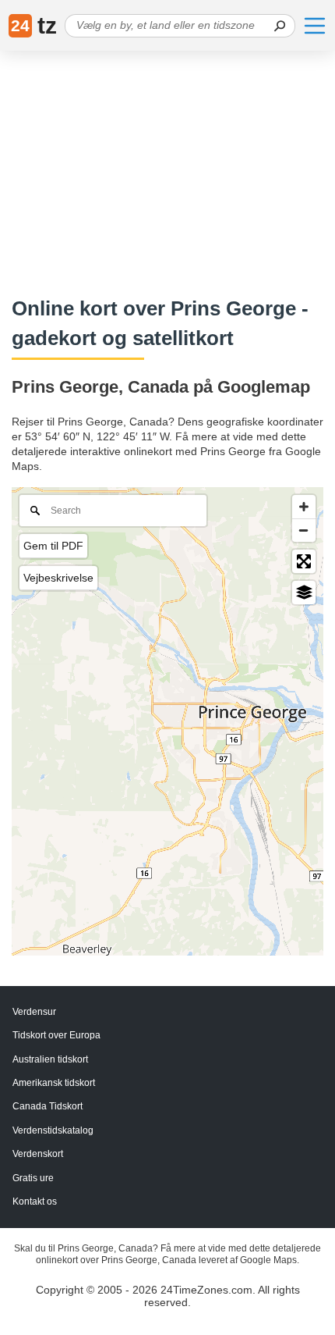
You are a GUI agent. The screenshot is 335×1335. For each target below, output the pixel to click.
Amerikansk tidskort (53, 1082)
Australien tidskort (50, 1059)
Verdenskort (37, 1153)
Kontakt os (34, 1201)
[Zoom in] (304, 506)
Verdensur (34, 1011)
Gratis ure (33, 1178)
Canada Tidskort (47, 1106)
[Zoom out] (304, 530)
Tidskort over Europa (56, 1035)
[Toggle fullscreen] (304, 561)
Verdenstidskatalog (52, 1130)
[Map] (167, 721)
